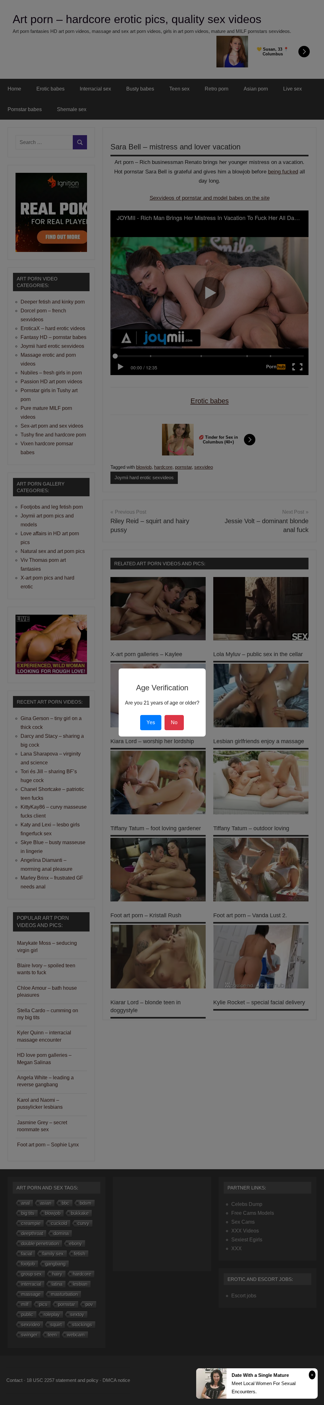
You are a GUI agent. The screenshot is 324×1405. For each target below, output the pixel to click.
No (174, 722)
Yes (150, 722)
